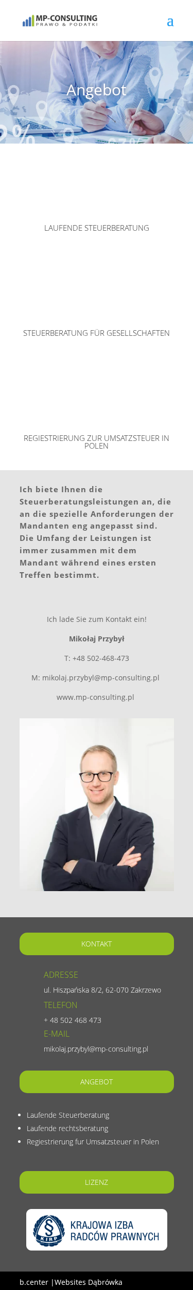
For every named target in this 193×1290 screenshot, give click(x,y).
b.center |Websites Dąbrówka (71, 1282)
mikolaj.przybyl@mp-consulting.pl (96, 1049)
